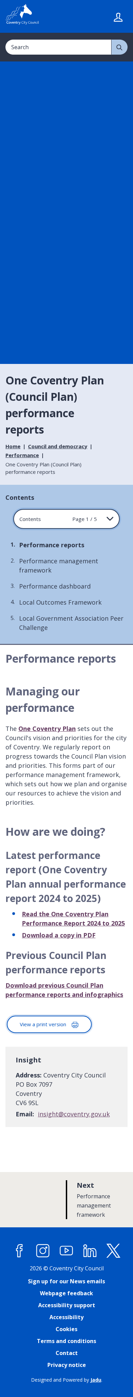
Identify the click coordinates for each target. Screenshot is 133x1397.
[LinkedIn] (90, 1250)
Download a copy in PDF (58, 935)
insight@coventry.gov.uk (74, 1114)
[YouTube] (66, 1250)
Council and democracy (57, 446)
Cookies (66, 1329)
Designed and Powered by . (66, 1380)
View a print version (44, 1024)
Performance (22, 455)
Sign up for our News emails (66, 1281)
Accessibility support (66, 1305)
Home (12, 446)
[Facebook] (19, 1250)
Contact (67, 1353)
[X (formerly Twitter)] (113, 1250)
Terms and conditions (66, 1341)
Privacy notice (66, 1365)
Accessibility (66, 1317)
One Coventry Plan (47, 728)
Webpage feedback (66, 1293)
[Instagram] (43, 1250)
